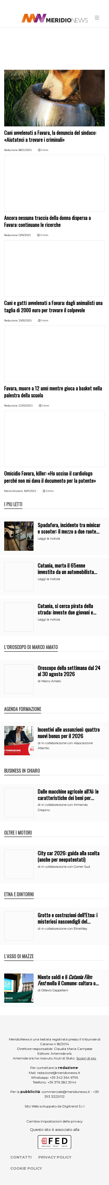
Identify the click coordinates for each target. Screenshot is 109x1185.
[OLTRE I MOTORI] (18, 827)
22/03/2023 (25, 405)
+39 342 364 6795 (64, 1077)
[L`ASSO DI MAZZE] (19, 950)
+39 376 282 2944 (62, 1082)
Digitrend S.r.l (73, 1106)
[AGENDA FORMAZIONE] (22, 703)
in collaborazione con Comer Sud (65, 867)
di (39, 681)
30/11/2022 (30, 490)
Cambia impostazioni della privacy (55, 1121)
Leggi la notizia (49, 538)
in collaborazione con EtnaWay (64, 929)
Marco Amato (51, 681)
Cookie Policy (26, 1168)
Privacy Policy (54, 1157)
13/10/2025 (24, 235)
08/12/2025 (25, 150)
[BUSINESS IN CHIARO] (22, 765)
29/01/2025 (25, 320)
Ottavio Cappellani (54, 990)
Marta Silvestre (13, 490)
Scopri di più (86, 1058)
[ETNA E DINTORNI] (19, 888)
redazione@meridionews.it (58, 1073)
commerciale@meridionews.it (66, 1092)
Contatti (21, 1157)
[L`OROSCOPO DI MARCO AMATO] (31, 641)
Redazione (11, 150)
